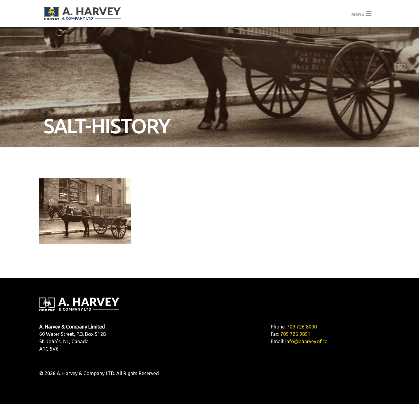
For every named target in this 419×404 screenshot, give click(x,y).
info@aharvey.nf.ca (306, 341)
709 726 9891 (295, 334)
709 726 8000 (302, 326)
